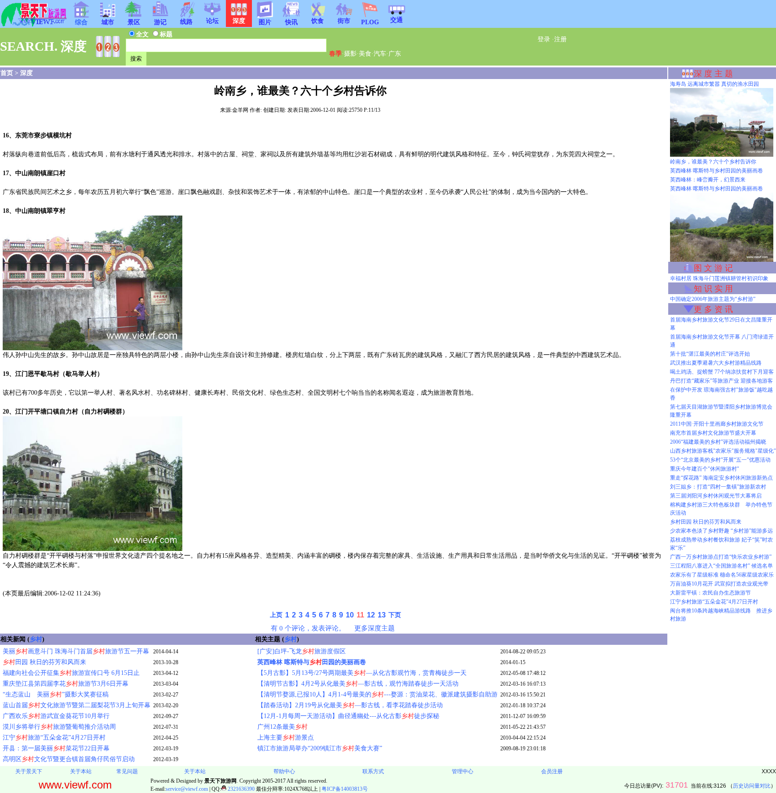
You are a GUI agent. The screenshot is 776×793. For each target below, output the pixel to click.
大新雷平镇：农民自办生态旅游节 (710, 593)
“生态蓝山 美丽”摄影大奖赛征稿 (56, 694)
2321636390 (240, 789)
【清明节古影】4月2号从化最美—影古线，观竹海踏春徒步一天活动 (358, 683)
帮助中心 (284, 771)
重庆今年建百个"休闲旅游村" (704, 469)
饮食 (317, 21)
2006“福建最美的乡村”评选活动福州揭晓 (718, 442)
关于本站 (81, 771)
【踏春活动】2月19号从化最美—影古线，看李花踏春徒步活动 (350, 705)
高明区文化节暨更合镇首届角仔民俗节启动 (69, 759)
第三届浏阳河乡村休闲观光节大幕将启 (716, 496)
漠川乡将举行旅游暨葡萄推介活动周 (59, 726)
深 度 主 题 (713, 73)
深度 (26, 73)
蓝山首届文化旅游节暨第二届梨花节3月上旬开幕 (76, 705)
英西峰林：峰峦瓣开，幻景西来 (707, 179)
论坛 (212, 21)
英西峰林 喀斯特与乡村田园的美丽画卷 (716, 170)
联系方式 (373, 771)
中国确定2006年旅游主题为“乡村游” (712, 299)
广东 (394, 53)
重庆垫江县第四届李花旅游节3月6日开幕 (65, 683)
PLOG (370, 22)
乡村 (36, 639)
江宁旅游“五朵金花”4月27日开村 (54, 737)
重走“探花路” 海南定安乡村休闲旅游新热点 (721, 478)
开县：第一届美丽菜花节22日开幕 (56, 748)
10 (350, 615)
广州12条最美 (282, 726)
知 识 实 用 (713, 288)
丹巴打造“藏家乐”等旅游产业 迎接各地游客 (721, 381)
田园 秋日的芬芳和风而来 (44, 662)
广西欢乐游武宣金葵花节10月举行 (56, 716)
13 (382, 615)
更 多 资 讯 (713, 309)
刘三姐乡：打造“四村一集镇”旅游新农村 (718, 487)
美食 (365, 53)
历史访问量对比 (752, 786)
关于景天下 (28, 771)
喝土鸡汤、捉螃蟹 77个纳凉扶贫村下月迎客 (722, 372)
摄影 (350, 53)
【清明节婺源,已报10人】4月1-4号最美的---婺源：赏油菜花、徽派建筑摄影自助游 (377, 694)
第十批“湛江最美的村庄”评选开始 (710, 354)
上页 (276, 615)
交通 (396, 20)
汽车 (380, 53)
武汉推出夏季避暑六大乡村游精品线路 (716, 363)
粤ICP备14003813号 (345, 789)
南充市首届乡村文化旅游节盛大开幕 (713, 433)
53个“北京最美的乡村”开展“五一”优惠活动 (720, 460)
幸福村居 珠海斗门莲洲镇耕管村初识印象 (719, 278)
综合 (81, 22)
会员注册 (552, 771)
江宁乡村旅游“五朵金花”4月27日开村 (714, 602)
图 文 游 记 (713, 268)
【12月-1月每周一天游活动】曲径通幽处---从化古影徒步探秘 (348, 716)
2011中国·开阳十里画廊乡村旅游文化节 (716, 424)
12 (371, 615)
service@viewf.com (187, 789)
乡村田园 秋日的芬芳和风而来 (705, 522)
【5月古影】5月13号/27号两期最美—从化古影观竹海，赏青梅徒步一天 (362, 673)
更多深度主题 (374, 628)
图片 (265, 22)
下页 (394, 615)
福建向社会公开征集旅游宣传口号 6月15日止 (71, 673)
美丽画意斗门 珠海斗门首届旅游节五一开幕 (76, 651)
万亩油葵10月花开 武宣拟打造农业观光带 (719, 584)
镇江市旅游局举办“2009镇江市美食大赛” (319, 748)
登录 (544, 39)
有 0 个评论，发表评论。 (308, 628)
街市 (344, 21)
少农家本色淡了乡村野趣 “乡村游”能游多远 (721, 531)
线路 (186, 21)
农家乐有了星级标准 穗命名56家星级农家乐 (722, 575)
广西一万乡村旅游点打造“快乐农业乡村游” (721, 557)
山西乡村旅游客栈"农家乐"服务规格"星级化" (723, 451)
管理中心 (462, 771)
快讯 (291, 22)
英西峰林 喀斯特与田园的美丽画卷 (311, 662)
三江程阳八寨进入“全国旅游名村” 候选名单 (721, 566)
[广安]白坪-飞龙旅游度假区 (301, 651)
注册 (560, 39)
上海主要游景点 (285, 737)
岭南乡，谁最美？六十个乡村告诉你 (713, 162)
